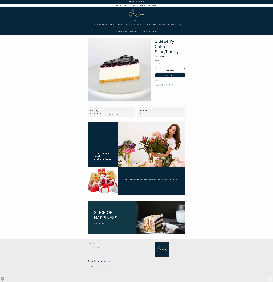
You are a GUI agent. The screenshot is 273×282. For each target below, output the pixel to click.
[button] (90, 15)
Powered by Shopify (149, 278)
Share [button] (158, 80)
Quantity (157, 60)
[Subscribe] (118, 266)
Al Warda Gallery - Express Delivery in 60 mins (134, 278)
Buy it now (170, 75)
